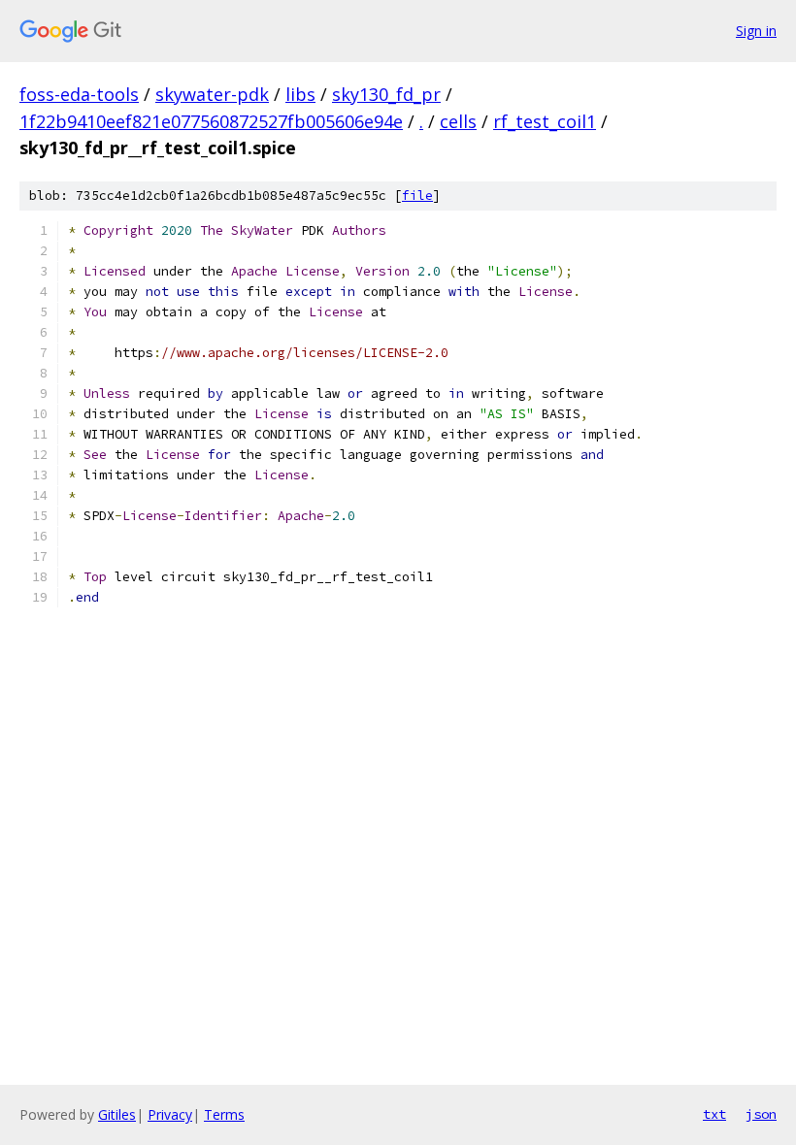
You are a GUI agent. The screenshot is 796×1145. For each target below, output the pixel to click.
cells (458, 121)
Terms (224, 1114)
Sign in (756, 30)
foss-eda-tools (79, 94)
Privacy (170, 1114)
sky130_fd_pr (386, 94)
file (417, 195)
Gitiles (117, 1114)
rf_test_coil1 (544, 121)
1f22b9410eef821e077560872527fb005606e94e (211, 121)
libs (300, 94)
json (761, 1114)
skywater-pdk (212, 94)
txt (714, 1114)
